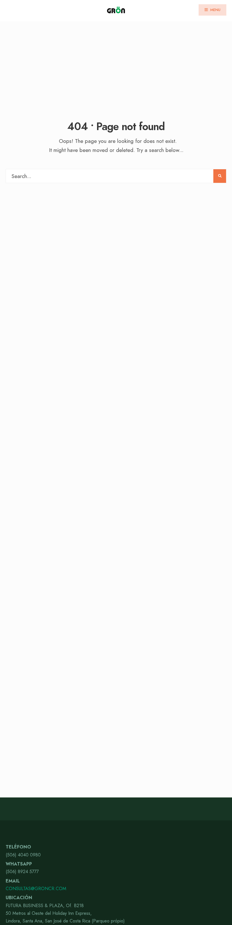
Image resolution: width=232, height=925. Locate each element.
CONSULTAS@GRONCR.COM (36, 888)
